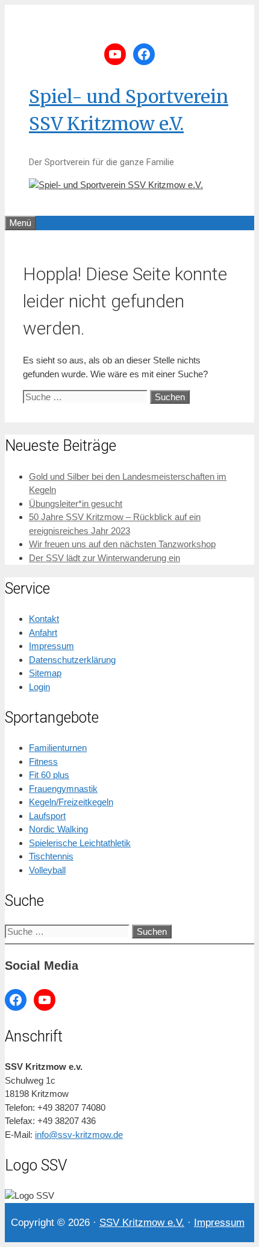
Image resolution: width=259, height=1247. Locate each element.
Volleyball (47, 870)
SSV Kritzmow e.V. (141, 1222)
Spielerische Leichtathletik (80, 843)
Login (39, 687)
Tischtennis (51, 856)
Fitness (43, 761)
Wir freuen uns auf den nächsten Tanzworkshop (122, 544)
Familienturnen (58, 748)
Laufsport (47, 816)
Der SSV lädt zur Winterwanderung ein (104, 558)
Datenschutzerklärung (72, 660)
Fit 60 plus (49, 775)
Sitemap (45, 673)
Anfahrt (43, 632)
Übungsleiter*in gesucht (75, 503)
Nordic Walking (58, 829)
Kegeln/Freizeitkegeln (71, 802)
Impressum (51, 646)
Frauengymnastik (63, 789)
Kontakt (44, 619)
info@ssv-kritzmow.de (79, 1134)
